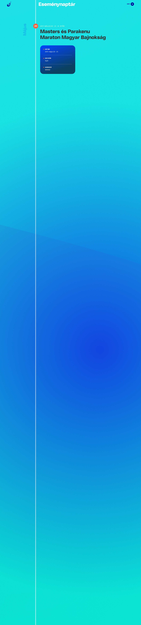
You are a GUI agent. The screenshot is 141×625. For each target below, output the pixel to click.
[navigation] (129, 4)
